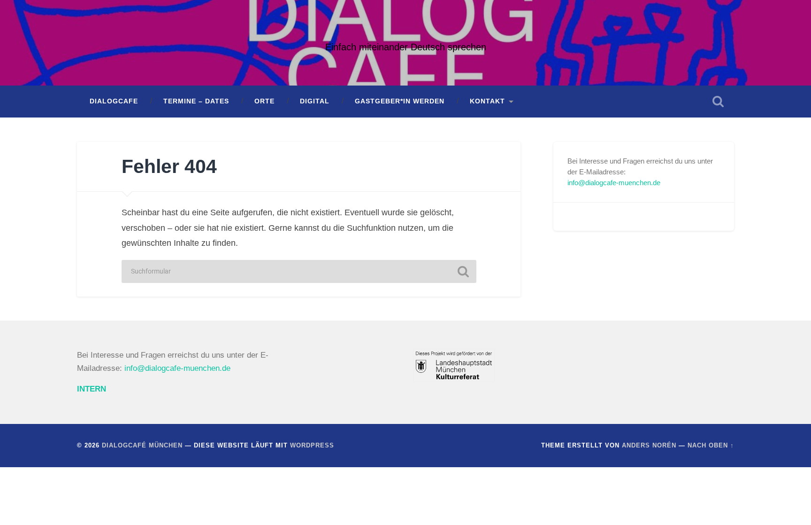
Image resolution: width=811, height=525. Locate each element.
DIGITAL (314, 101)
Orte (264, 101)
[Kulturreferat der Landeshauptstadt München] (454, 379)
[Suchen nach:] (299, 271)
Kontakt (487, 101)
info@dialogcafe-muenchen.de (613, 183)
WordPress (312, 445)
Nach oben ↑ (711, 445)
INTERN (91, 388)
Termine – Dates (196, 101)
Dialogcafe (114, 101)
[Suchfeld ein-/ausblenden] (718, 102)
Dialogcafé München (142, 445)
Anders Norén (649, 445)
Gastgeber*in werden (399, 101)
